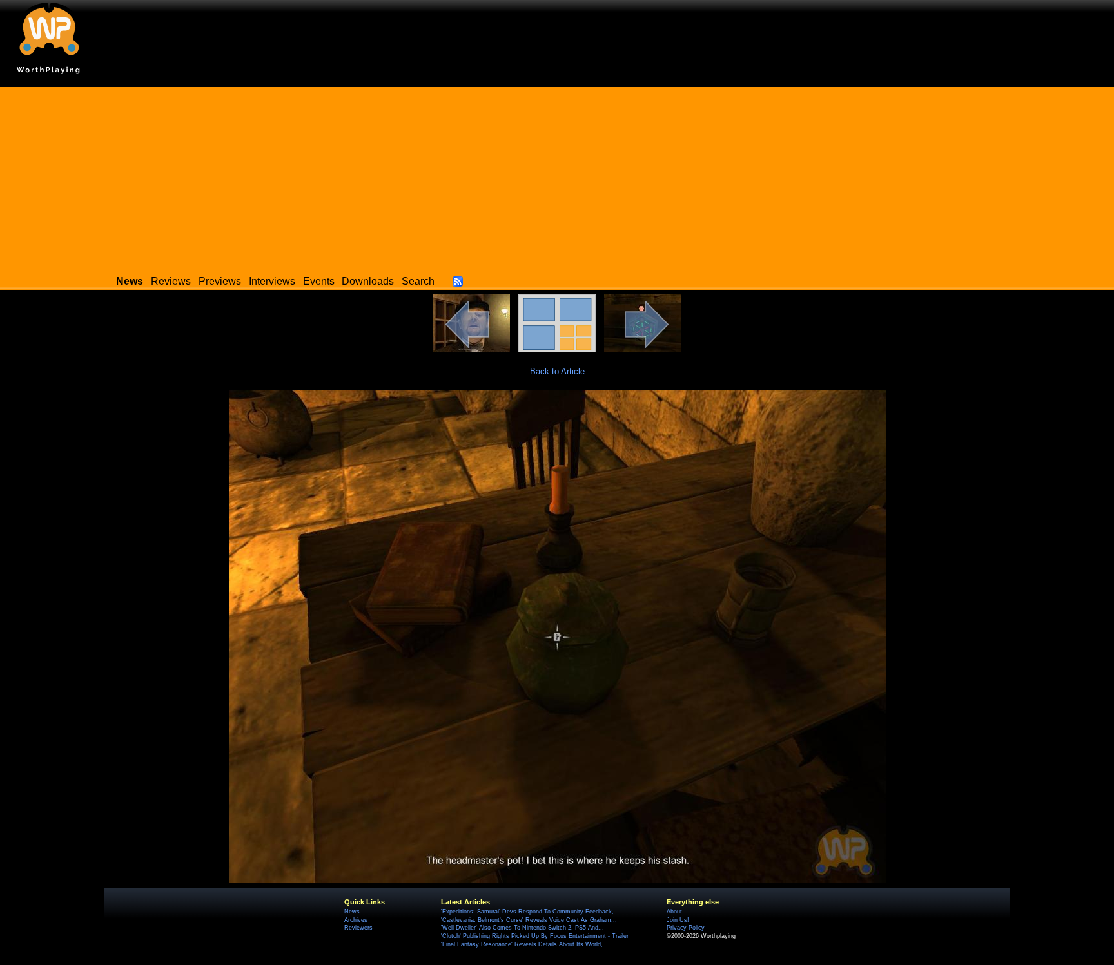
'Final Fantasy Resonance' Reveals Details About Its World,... (525, 944)
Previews (220, 281)
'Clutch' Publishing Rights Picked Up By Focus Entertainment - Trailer (535, 936)
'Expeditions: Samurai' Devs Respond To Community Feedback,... (530, 911)
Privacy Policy (686, 927)
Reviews (171, 281)
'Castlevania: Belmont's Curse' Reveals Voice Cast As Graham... (529, 920)
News (352, 911)
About (674, 911)
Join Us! (678, 920)
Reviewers (358, 927)
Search (418, 281)
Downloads (368, 281)
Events (319, 281)
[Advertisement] (557, 177)
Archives (355, 920)
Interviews (272, 281)
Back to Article (557, 371)
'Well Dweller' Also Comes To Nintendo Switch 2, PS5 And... (522, 927)
